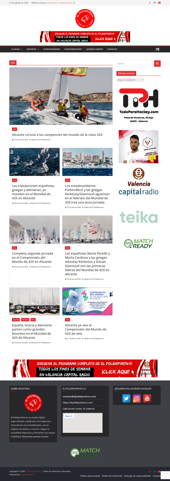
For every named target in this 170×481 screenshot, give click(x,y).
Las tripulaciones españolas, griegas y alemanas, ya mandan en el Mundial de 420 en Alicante (33, 191)
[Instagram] (137, 398)
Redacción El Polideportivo (41, 139)
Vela (14, 129)
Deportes (31, 49)
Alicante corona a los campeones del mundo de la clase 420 (57, 134)
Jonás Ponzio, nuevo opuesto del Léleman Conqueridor (61, 4)
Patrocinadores (51, 49)
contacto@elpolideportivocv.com (79, 396)
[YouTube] (147, 398)
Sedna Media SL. (27, 474)
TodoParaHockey (73, 49)
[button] (21, 49)
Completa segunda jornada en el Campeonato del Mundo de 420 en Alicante (32, 257)
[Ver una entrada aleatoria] (157, 49)
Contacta (157, 476)
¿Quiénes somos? (94, 49)
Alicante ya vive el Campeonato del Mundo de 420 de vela (86, 329)
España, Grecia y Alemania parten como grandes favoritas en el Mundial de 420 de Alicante (32, 331)
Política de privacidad (90, 476)
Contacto (112, 49)
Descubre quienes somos (35, 436)
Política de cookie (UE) (112, 476)
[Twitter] (126, 398)
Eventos (25, 320)
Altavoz (15, 49)
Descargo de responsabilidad (137, 476)
